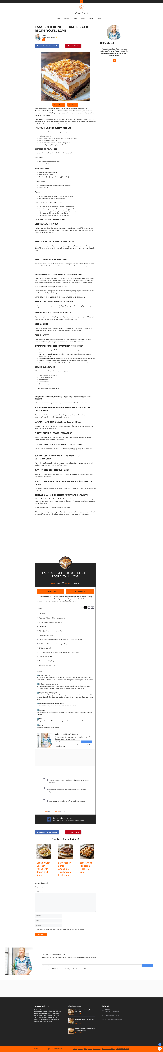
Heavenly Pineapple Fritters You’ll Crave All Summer (85, 1029)
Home (58, 19)
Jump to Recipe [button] (59, 105)
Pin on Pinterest (74, 46)
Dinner (83, 19)
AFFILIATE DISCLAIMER (122, 1049)
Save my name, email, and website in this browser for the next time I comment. (60, 929)
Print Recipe (73, 105)
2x (89, 607)
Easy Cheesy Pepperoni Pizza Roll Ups (86, 867)
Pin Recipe (52, 591)
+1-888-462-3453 (114, 1015)
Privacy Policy (88, 1049)
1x (85, 607)
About (91, 19)
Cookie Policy (97, 1049)
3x (92, 607)
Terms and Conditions (108, 1049)
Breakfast (66, 19)
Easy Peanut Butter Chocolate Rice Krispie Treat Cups (64, 869)
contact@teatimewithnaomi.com (113, 1019)
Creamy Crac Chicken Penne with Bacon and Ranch (43, 869)
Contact (99, 19)
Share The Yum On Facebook (48, 46)
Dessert (75, 19)
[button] (106, 19)
